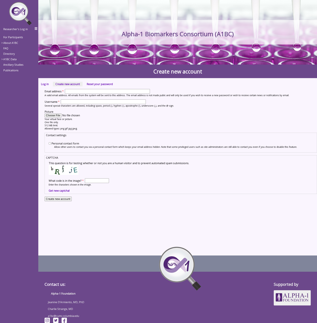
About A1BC (10, 43)
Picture (49, 112)
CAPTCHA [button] (52, 158)
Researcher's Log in (15, 29)
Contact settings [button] (56, 135)
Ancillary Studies (13, 65)
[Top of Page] (177, 267)
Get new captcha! (59, 190)
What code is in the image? (65, 181)
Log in (45, 84)
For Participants (13, 37)
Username (51, 102)
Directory (9, 54)
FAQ (5, 48)
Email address (53, 91)
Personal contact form (65, 143)
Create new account (69, 84)
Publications (10, 70)
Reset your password (100, 84)
